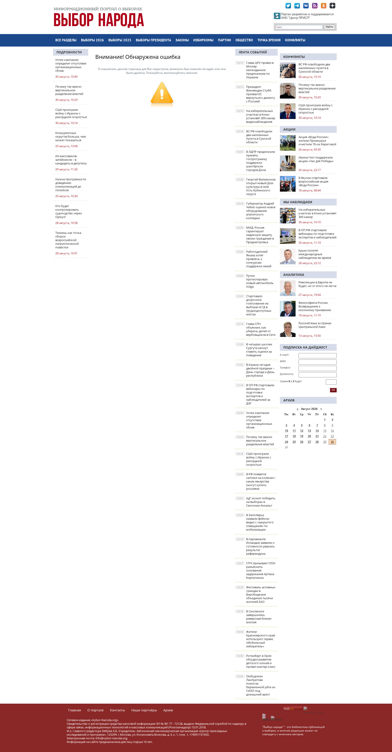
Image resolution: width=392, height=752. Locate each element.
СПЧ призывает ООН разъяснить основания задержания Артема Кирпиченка (256, 570)
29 (324, 442)
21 (317, 436)
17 (286, 436)
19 (301, 436)
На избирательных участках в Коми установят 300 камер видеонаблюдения (256, 116)
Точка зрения (269, 40)
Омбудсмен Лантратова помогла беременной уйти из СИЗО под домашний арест (256, 685)
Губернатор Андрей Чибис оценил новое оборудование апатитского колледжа (256, 210)
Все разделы (65, 40)
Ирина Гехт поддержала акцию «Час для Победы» (316, 159)
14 (317, 431)
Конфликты (295, 40)
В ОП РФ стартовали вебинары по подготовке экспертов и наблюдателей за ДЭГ (255, 394)
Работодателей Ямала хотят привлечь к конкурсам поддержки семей (254, 259)
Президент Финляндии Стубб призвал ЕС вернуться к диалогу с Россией (256, 94)
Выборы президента (153, 40)
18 (294, 436)
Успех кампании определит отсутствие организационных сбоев (254, 420)
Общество (244, 40)
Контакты (117, 710)
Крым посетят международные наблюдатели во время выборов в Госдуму (315, 254)
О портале (95, 710)
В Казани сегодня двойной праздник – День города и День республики (256, 370)
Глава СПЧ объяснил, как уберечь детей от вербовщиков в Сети (256, 329)
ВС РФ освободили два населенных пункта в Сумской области (254, 136)
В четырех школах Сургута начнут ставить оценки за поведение (254, 349)
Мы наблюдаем (297, 202)
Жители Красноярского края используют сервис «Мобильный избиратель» (256, 639)
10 (286, 431)
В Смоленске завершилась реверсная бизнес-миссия (254, 616)
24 (286, 442)
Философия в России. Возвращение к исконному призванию (315, 306)
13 (309, 431)
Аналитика (293, 274)
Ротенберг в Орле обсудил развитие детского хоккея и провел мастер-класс (256, 661)
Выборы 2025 (119, 40)
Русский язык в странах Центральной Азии (315, 325)
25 (294, 442)
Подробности (69, 52)
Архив (168, 710)
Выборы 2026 (92, 40)
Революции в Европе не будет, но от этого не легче (317, 284)
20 (309, 436)
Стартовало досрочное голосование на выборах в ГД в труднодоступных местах (254, 305)
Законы (182, 40)
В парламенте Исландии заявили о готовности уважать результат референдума (256, 546)
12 (301, 431)
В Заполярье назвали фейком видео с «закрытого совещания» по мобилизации (255, 522)
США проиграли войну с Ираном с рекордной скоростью (254, 459)
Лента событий (253, 52)
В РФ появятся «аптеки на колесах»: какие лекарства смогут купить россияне (256, 481)
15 (324, 431)
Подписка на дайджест (305, 347)
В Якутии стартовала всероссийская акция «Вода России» (313, 181)
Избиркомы (203, 40)
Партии (224, 40)
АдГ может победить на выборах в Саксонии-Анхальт (256, 501)
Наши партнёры (144, 710)
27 (309, 442)
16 (332, 431)
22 (324, 436)
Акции (289, 129)
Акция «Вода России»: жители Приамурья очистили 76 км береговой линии (317, 140)
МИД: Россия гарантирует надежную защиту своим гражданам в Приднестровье (255, 234)
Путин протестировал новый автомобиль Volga (255, 281)
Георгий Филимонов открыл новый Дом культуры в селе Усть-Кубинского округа (256, 186)
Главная (74, 710)
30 (332, 442)
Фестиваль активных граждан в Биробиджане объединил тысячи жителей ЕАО (256, 594)
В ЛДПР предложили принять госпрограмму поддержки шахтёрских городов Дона (256, 161)
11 (294, 431)
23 (332, 436)
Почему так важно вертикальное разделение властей (255, 440)
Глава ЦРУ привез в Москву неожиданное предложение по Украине (255, 70)
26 (301, 442)
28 (317, 442)
